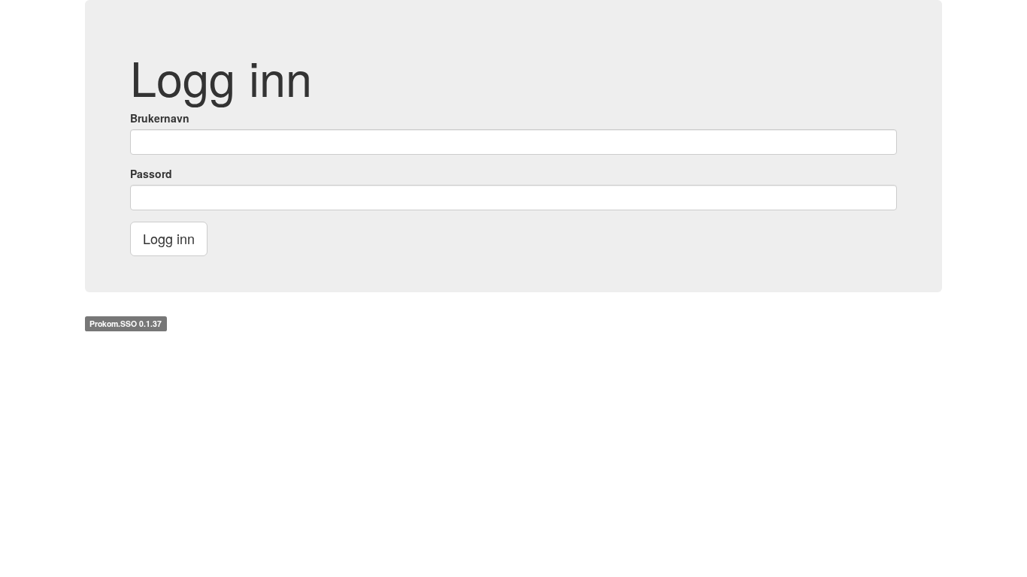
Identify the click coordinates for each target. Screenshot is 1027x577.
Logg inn (169, 238)
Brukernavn (159, 117)
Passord (151, 173)
